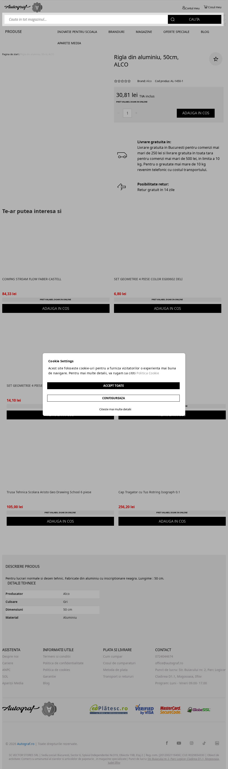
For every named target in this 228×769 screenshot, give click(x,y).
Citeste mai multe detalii (115, 409)
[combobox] (113, 19)
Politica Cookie (147, 373)
